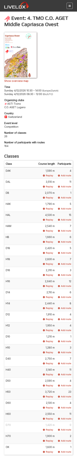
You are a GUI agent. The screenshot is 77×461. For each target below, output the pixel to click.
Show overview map (16, 80)
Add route (66, 175)
